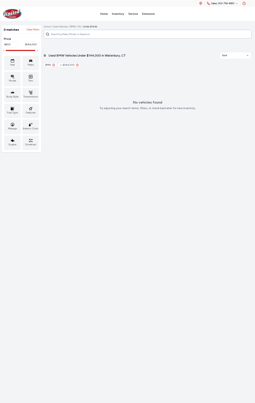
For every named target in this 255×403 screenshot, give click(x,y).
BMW (73, 26)
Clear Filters (33, 29)
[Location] (200, 3)
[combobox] (235, 55)
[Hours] (244, 3)
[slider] (4, 50)
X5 (79, 26)
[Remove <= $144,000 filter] (77, 65)
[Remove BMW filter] (53, 65)
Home (47, 26)
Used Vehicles (60, 26)
